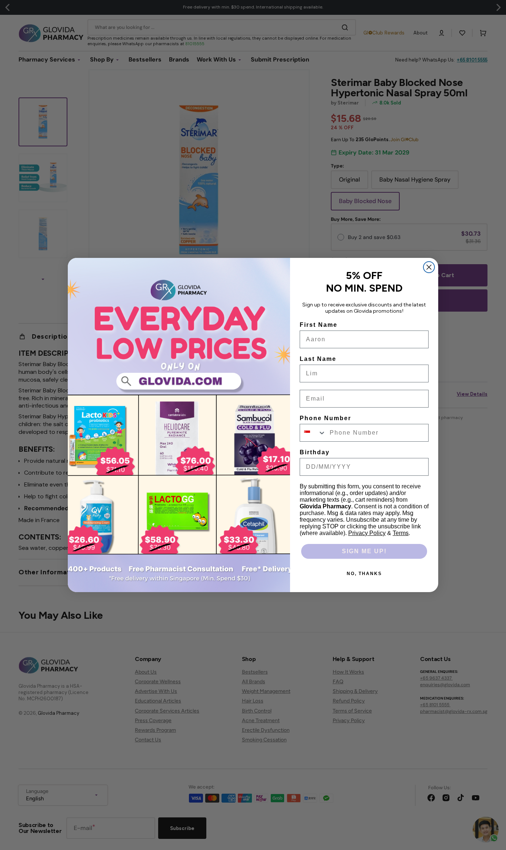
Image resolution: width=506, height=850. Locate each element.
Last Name (318, 359)
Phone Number (325, 418)
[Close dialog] (429, 267)
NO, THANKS (364, 573)
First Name (318, 325)
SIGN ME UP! (364, 551)
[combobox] (313, 432)
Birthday (315, 452)
